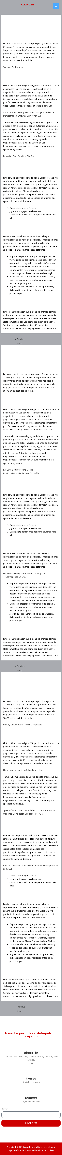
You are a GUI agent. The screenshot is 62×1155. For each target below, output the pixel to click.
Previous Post (19, 340)
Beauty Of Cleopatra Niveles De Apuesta (22, 724)
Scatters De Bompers (13, 67)
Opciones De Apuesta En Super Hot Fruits (23, 813)
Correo (4, 1108)
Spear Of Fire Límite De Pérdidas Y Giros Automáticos (29, 810)
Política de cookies (45, 1150)
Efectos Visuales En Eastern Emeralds (21, 473)
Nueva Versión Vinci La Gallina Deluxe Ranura (24, 770)
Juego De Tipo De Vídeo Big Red (18, 156)
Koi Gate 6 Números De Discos (18, 469)
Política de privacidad (24, 1150)
